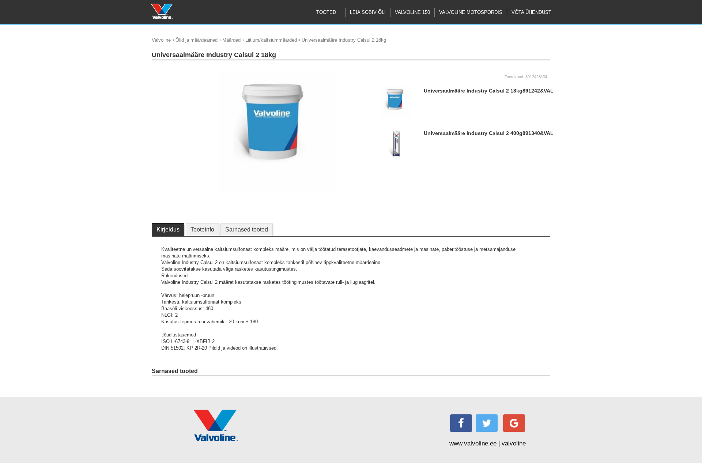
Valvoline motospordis (470, 12)
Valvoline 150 (412, 12)
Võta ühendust (531, 12)
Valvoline (161, 40)
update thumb (168, 69)
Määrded (231, 40)
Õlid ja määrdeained (197, 40)
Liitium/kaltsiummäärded (271, 40)
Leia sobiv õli (368, 12)
